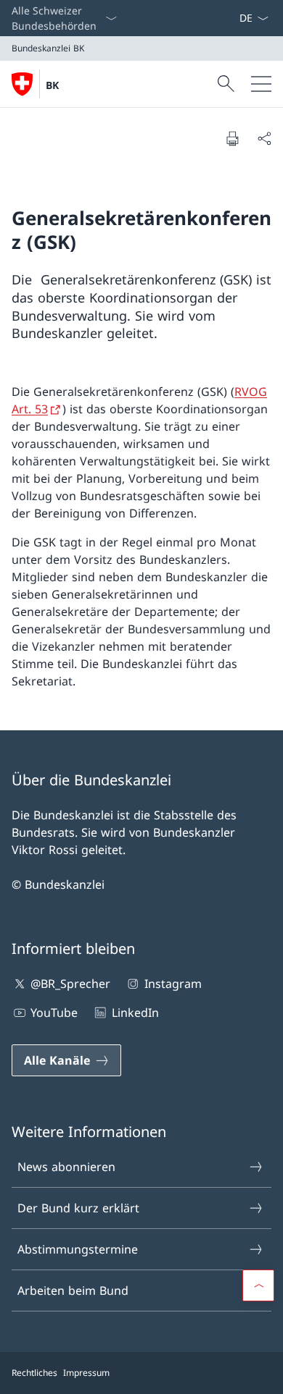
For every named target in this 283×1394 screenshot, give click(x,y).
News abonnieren (66, 1167)
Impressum (86, 1372)
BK (52, 85)
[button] (258, 1285)
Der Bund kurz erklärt (78, 1208)
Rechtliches (34, 1372)
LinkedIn (135, 1013)
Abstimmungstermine (77, 1249)
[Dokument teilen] (264, 138)
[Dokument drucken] (232, 138)
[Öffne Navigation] (261, 83)
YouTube (54, 1013)
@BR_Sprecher (70, 984)
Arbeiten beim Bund (72, 1290)
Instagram (172, 984)
